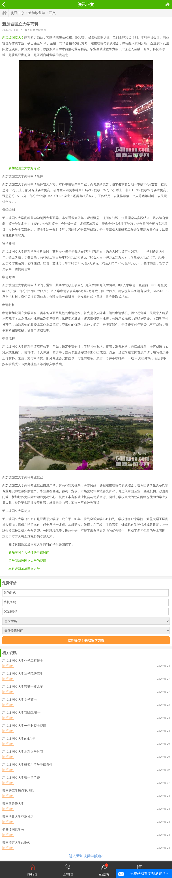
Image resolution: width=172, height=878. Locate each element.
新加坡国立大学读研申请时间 (29, 552)
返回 (3, 4)
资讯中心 (17, 13)
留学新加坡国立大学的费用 (27, 560)
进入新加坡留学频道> (86, 856)
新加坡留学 (36, 13)
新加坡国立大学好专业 (24, 168)
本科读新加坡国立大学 (24, 568)
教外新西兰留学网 (35, 30)
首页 (167, 4)
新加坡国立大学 (13, 37)
